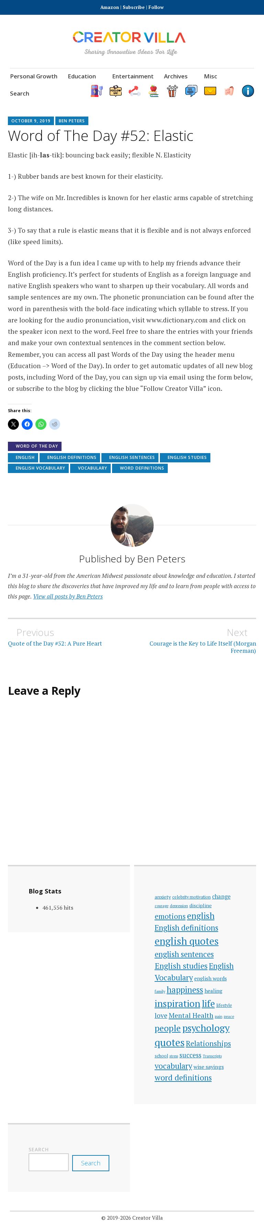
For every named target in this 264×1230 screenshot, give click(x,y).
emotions (170, 916)
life (208, 1003)
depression (179, 905)
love (161, 1015)
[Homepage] (97, 91)
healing (213, 990)
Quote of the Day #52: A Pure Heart (55, 637)
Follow (156, 7)
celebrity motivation (191, 897)
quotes (170, 1042)
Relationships (208, 1043)
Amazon (110, 7)
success (190, 1055)
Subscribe (134, 7)
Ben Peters (72, 121)
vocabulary (92, 468)
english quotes (187, 940)
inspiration (177, 1003)
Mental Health (191, 1015)
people (168, 1028)
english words (210, 978)
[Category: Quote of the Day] (191, 91)
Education (82, 76)
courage (161, 905)
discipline (200, 905)
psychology (206, 1027)
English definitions (72, 457)
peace (229, 1016)
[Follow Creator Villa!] (116, 91)
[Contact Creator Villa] (210, 91)
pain (218, 1016)
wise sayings (209, 1066)
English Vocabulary (40, 468)
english (25, 457)
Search (19, 93)
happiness (185, 989)
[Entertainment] (172, 91)
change (221, 896)
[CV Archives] (229, 91)
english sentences (132, 457)
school (161, 1056)
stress (173, 1056)
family (160, 991)
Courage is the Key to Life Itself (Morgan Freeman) (203, 640)
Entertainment (133, 76)
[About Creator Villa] (248, 91)
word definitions (142, 468)
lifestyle (224, 1005)
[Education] (153, 91)
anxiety (163, 896)
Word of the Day (37, 446)
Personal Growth (33, 76)
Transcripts (212, 1055)
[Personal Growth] (135, 91)
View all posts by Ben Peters (68, 596)
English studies (187, 457)
